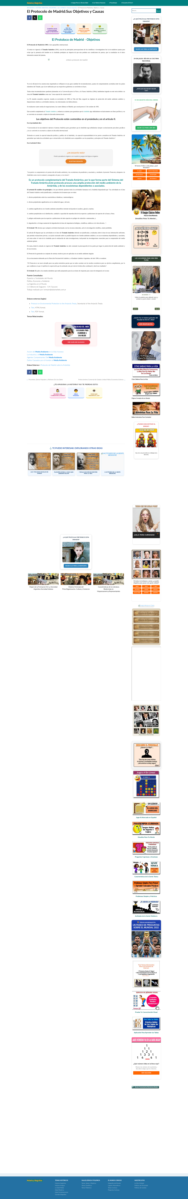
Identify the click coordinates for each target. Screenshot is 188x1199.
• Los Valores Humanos (98, 3)
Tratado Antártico (51, 111)
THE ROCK (137, 589)
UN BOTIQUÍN (153, 174)
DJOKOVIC (155, 592)
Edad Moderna (59, 1190)
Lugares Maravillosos (114, 1185)
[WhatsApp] (40, 17)
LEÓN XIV (155, 589)
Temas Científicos (87, 1185)
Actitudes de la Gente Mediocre (146, 916)
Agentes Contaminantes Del (44, 357)
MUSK (146, 586)
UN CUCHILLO (153, 178)
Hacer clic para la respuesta (76, 566)
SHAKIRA (146, 592)
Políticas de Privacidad (141, 1185)
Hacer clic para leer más (146, 128)
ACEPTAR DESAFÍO (76, 161)
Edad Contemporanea (61, 1192)
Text (32, 308)
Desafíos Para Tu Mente (146, 837)
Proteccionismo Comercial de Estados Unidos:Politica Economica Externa (100, 379)
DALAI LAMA (137, 592)
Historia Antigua (60, 1185)
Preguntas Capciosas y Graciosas (146, 857)
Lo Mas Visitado (139, 1183)
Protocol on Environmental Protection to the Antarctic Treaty (53, 304)
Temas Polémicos (87, 1188)
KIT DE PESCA (139, 174)
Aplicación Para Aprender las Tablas (146, 1032)
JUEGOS (139, 178)
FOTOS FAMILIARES (153, 170)
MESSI (137, 586)
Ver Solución (146, 1073)
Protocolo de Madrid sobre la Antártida (55, 365)
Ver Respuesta (146, 324)
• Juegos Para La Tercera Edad (79, 3)
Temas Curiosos (112, 1188)
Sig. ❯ (157, 309)
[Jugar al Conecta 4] (146, 784)
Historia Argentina (60, 1183)
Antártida (86, 111)
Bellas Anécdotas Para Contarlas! (141, 417)
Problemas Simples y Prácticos (146, 896)
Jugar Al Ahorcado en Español (146, 817)
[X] (34, 17)
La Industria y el (40, 355)
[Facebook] (29, 17)
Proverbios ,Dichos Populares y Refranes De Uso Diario (46, 379)
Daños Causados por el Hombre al (47, 360)
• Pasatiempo (113, 3)
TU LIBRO (139, 170)
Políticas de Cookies (140, 1188)
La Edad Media (59, 1188)
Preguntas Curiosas (113, 1190)
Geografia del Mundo (114, 1183)
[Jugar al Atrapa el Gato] (146, 606)
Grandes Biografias (60, 1194)
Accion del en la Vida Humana (45, 352)
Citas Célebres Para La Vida (140, 379)
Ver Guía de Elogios (76, 342)
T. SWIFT (155, 586)
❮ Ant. (135, 309)
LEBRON (146, 589)
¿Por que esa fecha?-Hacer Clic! (146, 89)
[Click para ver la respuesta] (153, 243)
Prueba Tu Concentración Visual (146, 1012)
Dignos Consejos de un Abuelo (141, 398)
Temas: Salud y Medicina (89, 1183)
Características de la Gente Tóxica (146, 876)
